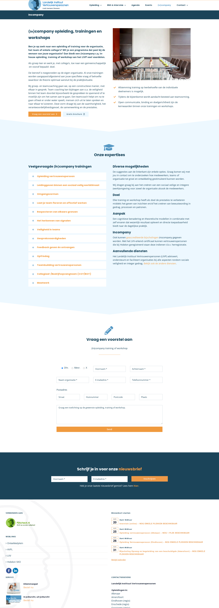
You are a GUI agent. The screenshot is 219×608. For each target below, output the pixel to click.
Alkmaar (115, 593)
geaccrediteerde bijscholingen (142, 237)
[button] (67, 176)
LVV (9, 555)
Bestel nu (28, 587)
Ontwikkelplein (15, 543)
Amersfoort (117, 597)
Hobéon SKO (14, 561)
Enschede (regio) (120, 604)
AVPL (10, 549)
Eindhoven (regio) (120, 600)
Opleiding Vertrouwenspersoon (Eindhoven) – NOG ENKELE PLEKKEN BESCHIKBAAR (161, 542)
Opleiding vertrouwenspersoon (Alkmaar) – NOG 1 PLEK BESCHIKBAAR (154, 533)
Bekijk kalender (118, 559)
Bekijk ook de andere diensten (160, 263)
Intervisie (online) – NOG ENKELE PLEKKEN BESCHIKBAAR (148, 523)
